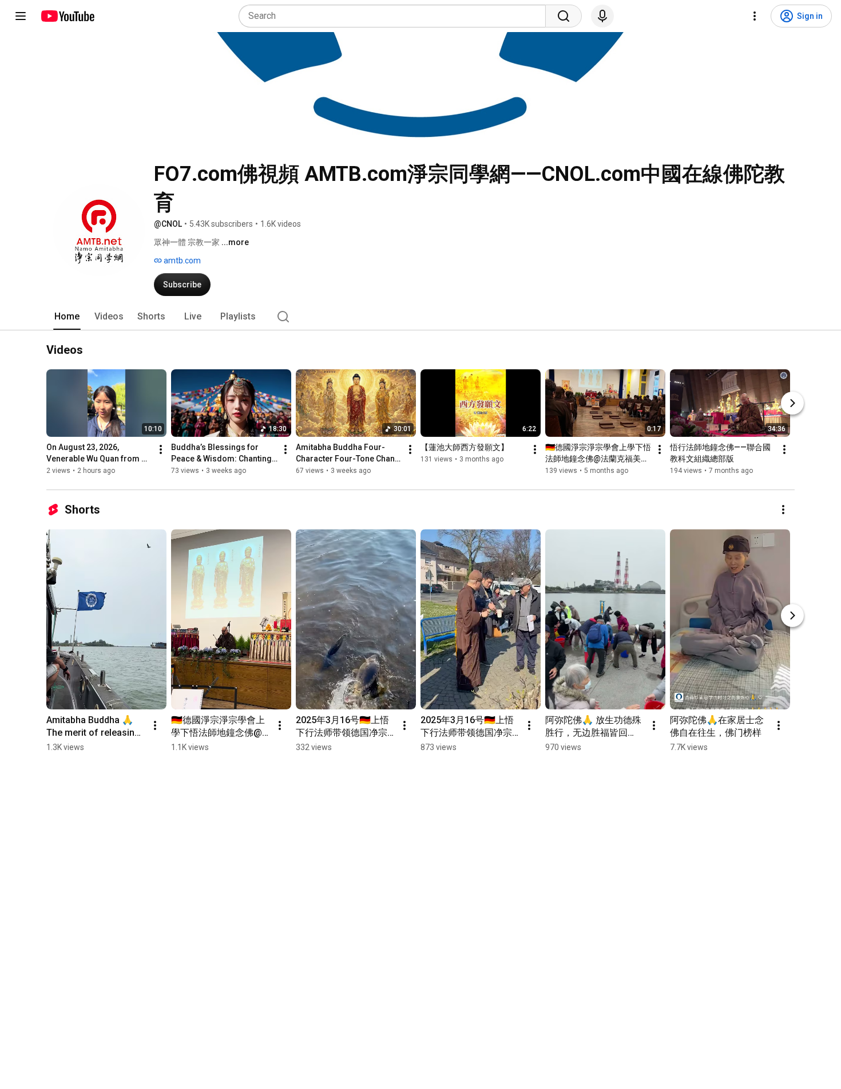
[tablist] (420, 316)
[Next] (792, 403)
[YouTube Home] (67, 16)
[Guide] (20, 16)
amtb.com (181, 260)
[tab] (67, 316)
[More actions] (160, 449)
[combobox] (395, 16)
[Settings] (754, 16)
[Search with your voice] (602, 16)
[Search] (563, 16)
